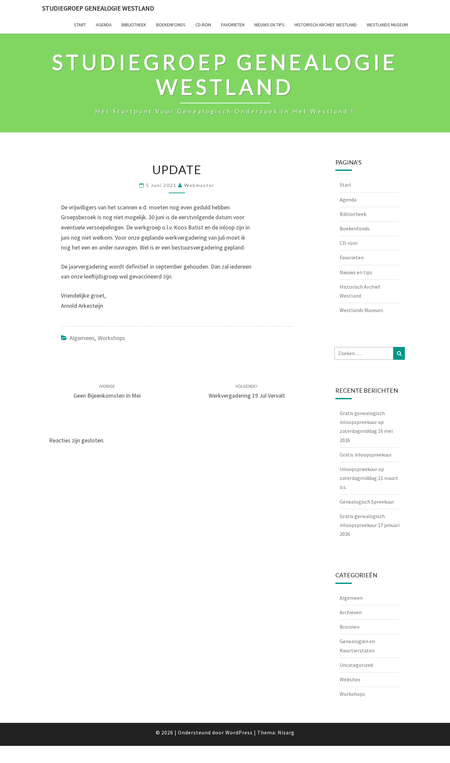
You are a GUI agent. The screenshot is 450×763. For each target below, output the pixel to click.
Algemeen (82, 338)
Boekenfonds (170, 25)
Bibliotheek (134, 25)
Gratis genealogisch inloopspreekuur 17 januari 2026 (370, 525)
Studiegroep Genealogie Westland (98, 8)
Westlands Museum (387, 25)
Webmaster (199, 185)
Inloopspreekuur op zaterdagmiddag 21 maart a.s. (369, 478)
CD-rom (203, 25)
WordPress (239, 732)
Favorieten (232, 25)
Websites (350, 679)
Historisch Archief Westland (326, 25)
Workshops (111, 338)
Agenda (104, 25)
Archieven (351, 612)
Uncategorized (356, 665)
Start (80, 25)
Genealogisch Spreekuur (367, 501)
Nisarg (286, 732)
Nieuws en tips (269, 25)
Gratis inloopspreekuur (366, 454)
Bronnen (349, 626)
